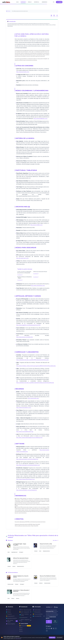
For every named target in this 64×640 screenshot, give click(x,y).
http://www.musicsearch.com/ (23, 407)
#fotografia (21, 552)
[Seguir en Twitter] (56, 628)
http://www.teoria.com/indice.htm (24, 337)
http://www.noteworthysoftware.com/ (25, 479)
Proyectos (10, 614)
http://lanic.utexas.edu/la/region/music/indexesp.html (29, 437)
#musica (14, 566)
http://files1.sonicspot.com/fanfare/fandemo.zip (28, 465)
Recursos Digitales (11, 623)
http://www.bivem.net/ (33, 398)
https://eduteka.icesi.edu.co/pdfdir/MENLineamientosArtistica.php (32, 359)
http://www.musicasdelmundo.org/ (24, 431)
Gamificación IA (24, 617)
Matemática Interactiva (12, 618)
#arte (9, 552)
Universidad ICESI (37, 616)
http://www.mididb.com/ (36, 224)
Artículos (8, 11)
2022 (22, 627)
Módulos (9, 611)
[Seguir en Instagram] (49, 628)
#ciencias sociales (10, 584)
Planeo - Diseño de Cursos (25, 615)
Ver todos (55, 540)
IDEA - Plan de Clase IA (25, 609)
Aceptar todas (52, 637)
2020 (22, 631)
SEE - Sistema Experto (12, 621)
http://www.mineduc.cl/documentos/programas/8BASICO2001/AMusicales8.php (36, 365)
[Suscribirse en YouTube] (51, 628)
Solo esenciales (59, 637)
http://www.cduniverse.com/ (38, 285)
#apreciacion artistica (20, 566)
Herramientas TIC (10, 616)
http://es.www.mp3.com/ (22, 258)
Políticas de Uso (37, 611)
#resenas (9, 566)
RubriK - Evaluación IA (25, 611)
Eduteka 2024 (25, 625)
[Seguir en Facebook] (47, 628)
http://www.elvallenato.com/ (40, 118)
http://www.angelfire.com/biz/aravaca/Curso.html (28, 325)
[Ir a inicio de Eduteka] (6, 2)
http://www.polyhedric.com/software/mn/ (26, 490)
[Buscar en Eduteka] (54, 2)
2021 (21, 629)
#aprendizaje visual (14, 552)
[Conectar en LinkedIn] (54, 628)
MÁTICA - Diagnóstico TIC (25, 620)
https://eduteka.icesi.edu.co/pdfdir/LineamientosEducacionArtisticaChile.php (35, 382)
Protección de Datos (38, 614)
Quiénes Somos (37, 609)
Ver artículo (19, 274)
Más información (18, 638)
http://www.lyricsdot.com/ (22, 71)
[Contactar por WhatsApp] (47, 631)
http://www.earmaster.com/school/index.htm (27, 459)
